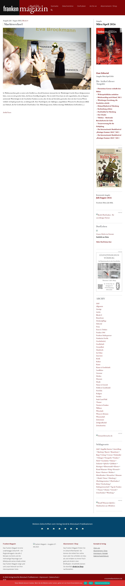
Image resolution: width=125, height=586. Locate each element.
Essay (98, 326)
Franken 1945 (100, 332)
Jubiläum (113, 463)
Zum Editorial (102, 73)
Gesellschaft (100, 344)
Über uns (96, 548)
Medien (98, 376)
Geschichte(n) (101, 341)
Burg (97, 455)
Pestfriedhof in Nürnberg (107, 112)
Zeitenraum (100, 420)
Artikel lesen (7, 112)
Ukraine (106, 490)
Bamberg (101, 452)
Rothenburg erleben (105, 109)
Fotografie (108, 458)
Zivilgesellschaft (101, 422)
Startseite (54, 6)
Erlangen (100, 458)
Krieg (110, 469)
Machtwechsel (13, 24)
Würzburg (110, 493)
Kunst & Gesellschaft (103, 367)
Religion (99, 393)
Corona (109, 455)
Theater (98, 402)
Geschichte (105, 461)
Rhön (98, 484)
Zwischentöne (67, 6)
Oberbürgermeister (102, 481)
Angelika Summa (106, 449)
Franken (116, 458)
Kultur (98, 361)
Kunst (98, 364)
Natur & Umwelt (102, 385)
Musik (98, 382)
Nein (90, 583)
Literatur (99, 373)
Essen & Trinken (101, 329)
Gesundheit (100, 347)
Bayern (107, 452)
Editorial (99, 324)
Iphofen (106, 463)
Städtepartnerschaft (102, 487)
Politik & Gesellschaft (103, 388)
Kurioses (104, 472)
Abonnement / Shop (109, 6)
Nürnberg (112, 478)
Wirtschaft (99, 411)
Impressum (44, 577)
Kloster (116, 466)
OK (85, 583)
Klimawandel (108, 466)
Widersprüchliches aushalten (108, 94)
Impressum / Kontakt (100, 553)
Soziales (98, 396)
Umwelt (113, 490)
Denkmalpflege (101, 321)
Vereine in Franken (102, 405)
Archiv (92, 6)
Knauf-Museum (101, 469)
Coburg (103, 455)
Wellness (99, 408)
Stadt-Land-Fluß (101, 399)
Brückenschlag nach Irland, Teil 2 (109, 97)
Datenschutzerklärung (100, 556)
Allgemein (99, 306)
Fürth (98, 461)
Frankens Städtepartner (104, 335)
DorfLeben (81, 6)
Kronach (116, 469)
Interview (99, 356)
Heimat (112, 461)
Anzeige (98, 309)
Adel (97, 303)
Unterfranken (100, 493)
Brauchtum (100, 318)
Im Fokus (99, 353)
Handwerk (99, 350)
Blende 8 (99, 315)
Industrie (99, 463)
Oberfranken (114, 481)
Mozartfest (110, 475)
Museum (99, 379)
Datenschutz (54, 577)
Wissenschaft (100, 417)
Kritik (98, 358)
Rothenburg (105, 484)
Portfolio (99, 390)
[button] (51, 9)
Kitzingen (99, 466)
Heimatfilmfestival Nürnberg (108, 106)
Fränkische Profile (102, 338)
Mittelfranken (100, 475)
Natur (105, 478)
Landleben (99, 370)
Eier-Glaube (102, 115)
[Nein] (123, 583)
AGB (4, 580)
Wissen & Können (102, 414)
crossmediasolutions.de (113, 578)
